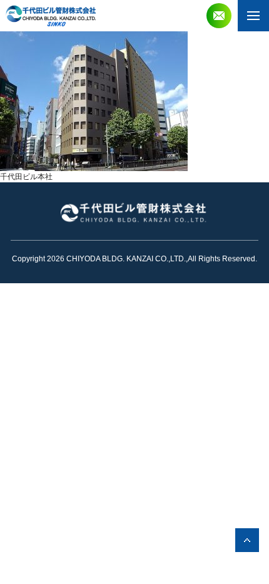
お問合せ (218, 15)
